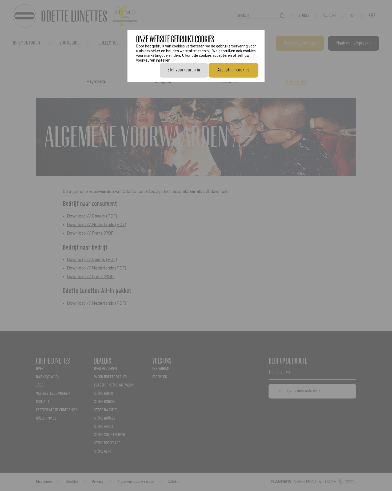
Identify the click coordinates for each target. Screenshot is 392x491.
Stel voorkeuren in (183, 70)
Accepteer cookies (233, 70)
